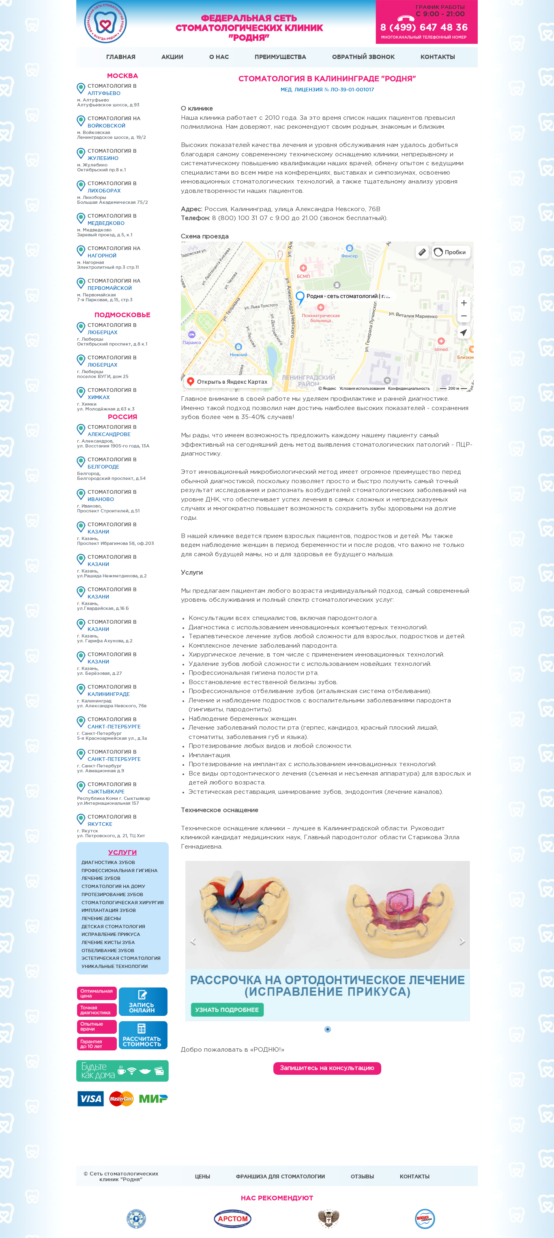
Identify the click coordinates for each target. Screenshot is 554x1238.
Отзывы (362, 1176)
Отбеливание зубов (108, 950)
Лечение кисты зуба (108, 942)
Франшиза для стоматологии (280, 1176)
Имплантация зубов (109, 910)
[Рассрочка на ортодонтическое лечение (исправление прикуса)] (328, 1019)
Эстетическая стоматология (121, 958)
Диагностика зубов (108, 862)
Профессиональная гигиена (120, 870)
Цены (202, 1176)
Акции (172, 57)
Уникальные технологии (115, 966)
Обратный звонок (363, 57)
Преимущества (280, 57)
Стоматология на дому (113, 886)
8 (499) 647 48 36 (424, 27)
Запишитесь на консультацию (327, 1068)
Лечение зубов (101, 878)
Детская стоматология (113, 926)
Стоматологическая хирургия (123, 902)
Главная (120, 57)
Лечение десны (101, 918)
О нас (219, 57)
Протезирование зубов (112, 894)
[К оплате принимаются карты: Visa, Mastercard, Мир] (122, 1104)
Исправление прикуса (111, 934)
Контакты (438, 57)
